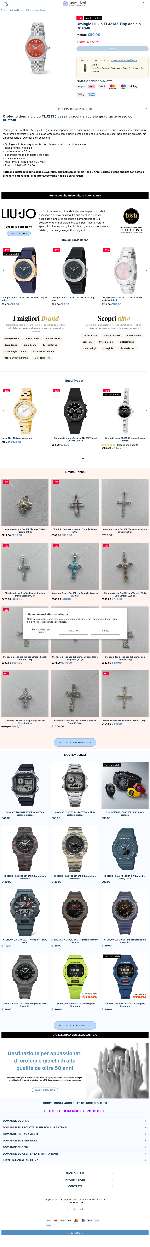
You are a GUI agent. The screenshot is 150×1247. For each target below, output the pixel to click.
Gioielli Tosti (75, 3)
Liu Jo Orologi (19, 233)
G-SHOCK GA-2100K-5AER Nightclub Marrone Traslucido (74, 941)
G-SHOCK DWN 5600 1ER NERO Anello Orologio (125, 813)
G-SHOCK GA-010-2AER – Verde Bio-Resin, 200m (25, 941)
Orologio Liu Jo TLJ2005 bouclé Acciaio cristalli (125, 439)
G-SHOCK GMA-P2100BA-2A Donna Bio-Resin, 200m (125, 877)
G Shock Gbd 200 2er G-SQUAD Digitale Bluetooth (125, 1004)
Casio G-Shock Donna (43, 351)
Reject (105, 630)
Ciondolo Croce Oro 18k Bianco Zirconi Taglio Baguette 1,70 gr (75, 658)
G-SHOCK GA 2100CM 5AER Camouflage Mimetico (75, 877)
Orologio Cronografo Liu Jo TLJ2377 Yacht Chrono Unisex (75, 439)
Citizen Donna (53, 338)
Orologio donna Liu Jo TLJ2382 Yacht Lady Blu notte (125, 298)
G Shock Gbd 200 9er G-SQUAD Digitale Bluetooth (75, 1004)
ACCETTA (73, 630)
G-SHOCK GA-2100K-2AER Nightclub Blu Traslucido (125, 941)
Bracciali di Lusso (111, 335)
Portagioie (108, 348)
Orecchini (87, 342)
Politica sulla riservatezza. (53, 621)
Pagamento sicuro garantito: (94, 81)
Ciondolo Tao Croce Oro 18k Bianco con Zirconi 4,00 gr (125, 658)
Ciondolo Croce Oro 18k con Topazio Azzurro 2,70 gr (75, 594)
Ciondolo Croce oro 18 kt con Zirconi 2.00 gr (124, 720)
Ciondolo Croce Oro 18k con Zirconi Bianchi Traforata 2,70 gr (25, 658)
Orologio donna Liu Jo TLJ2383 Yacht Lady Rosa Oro (73, 298)
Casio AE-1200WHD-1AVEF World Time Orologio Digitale (75, 813)
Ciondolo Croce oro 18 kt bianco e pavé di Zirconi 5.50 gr (75, 721)
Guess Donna (10, 345)
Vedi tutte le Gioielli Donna (75, 742)
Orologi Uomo (106, 342)
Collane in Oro (90, 335)
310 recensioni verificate (124, 60)
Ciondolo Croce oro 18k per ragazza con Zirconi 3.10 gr (25, 721)
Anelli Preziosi (134, 335)
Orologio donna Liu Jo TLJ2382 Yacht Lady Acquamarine (23, 298)
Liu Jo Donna (30, 345)
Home (5, 10)
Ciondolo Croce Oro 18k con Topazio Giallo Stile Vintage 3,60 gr (125, 594)
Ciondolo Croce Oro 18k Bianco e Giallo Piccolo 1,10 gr (25, 530)
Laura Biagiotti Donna (15, 351)
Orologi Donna (18, 10)
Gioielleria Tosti (42, 358)
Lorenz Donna (50, 345)
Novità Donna (75, 472)
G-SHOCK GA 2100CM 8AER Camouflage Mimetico (25, 877)
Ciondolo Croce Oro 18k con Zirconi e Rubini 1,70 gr (75, 530)
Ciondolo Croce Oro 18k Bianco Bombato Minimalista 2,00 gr (25, 594)
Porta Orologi (89, 348)
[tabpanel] (25, 419)
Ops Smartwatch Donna (16, 358)
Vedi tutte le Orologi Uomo (75, 1025)
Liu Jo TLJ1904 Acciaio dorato (16, 438)
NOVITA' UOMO (75, 755)
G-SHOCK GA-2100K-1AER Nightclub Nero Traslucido (25, 1004)
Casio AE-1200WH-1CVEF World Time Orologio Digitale (25, 813)
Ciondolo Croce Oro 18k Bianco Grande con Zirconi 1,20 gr (125, 530)
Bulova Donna (32, 338)
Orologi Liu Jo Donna (36, 10)
